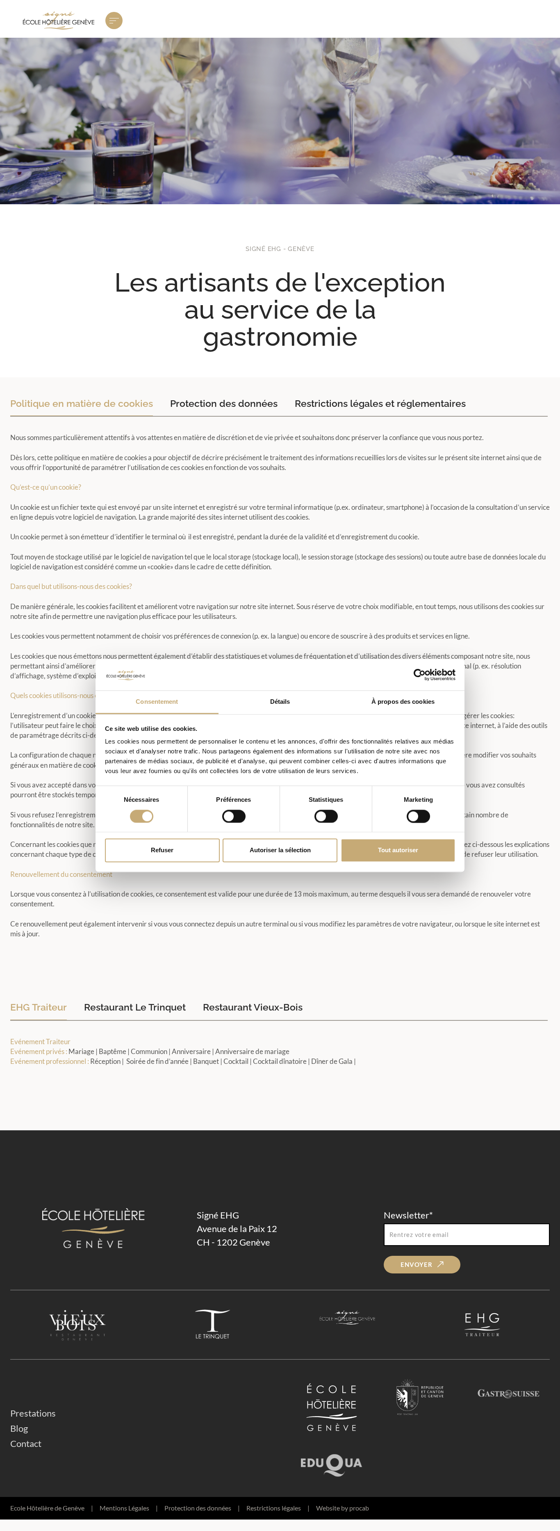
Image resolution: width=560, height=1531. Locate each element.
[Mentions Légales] (347, 1325)
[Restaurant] (77, 1325)
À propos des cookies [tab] (403, 701)
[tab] (81, 403)
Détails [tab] (280, 701)
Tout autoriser (398, 850)
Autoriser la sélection (280, 850)
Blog (19, 1428)
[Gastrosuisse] (509, 1407)
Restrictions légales (278, 1508)
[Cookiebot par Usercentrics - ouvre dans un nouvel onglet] (419, 675)
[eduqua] (331, 1463)
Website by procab (342, 1508)
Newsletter (408, 1215)
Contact (25, 1443)
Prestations (33, 1413)
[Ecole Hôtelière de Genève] (331, 1407)
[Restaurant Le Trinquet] (212, 1325)
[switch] (234, 816)
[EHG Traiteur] (482, 1325)
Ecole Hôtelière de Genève (51, 1508)
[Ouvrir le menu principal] (114, 20)
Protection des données (202, 1508)
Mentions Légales (129, 1508)
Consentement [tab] (157, 701)
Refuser (162, 850)
